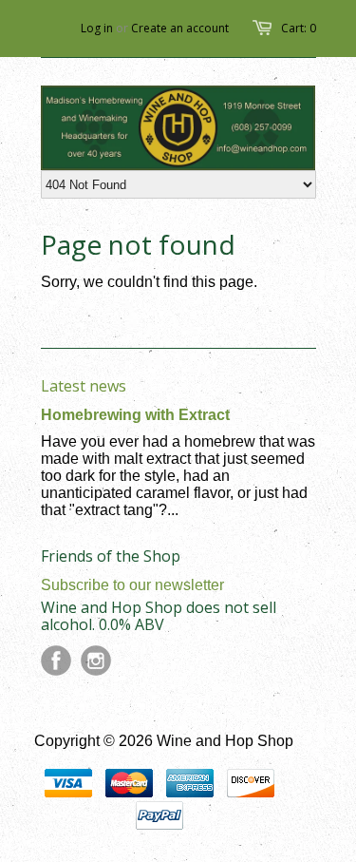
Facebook (56, 660)
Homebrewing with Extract (135, 415)
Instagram (96, 660)
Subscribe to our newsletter (132, 585)
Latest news (83, 385)
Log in (97, 28)
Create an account (180, 28)
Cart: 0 (298, 28)
